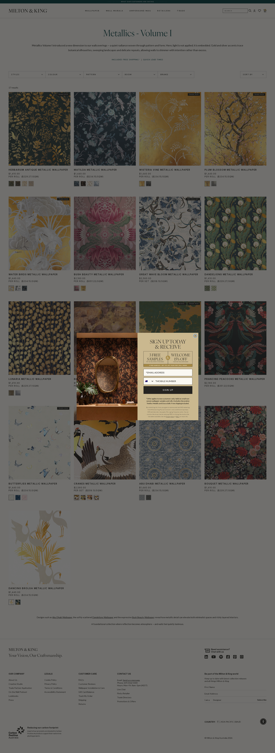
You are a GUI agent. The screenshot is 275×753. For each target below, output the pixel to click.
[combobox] (149, 381)
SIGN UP (168, 390)
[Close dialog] (195, 336)
